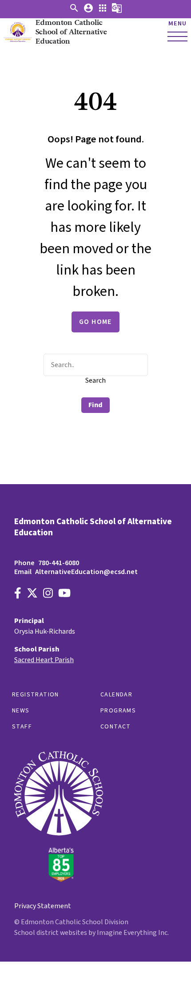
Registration (35, 694)
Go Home (95, 322)
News (21, 710)
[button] (74, 11)
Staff (22, 726)
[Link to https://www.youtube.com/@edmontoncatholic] (64, 594)
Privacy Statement (42, 906)
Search (95, 380)
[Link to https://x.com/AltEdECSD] (32, 594)
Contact (115, 726)
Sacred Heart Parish (44, 660)
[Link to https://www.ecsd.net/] (58, 880)
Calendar (116, 694)
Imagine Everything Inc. (133, 933)
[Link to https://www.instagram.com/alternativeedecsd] (48, 594)
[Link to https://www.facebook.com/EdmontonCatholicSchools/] (17, 594)
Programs (118, 710)
